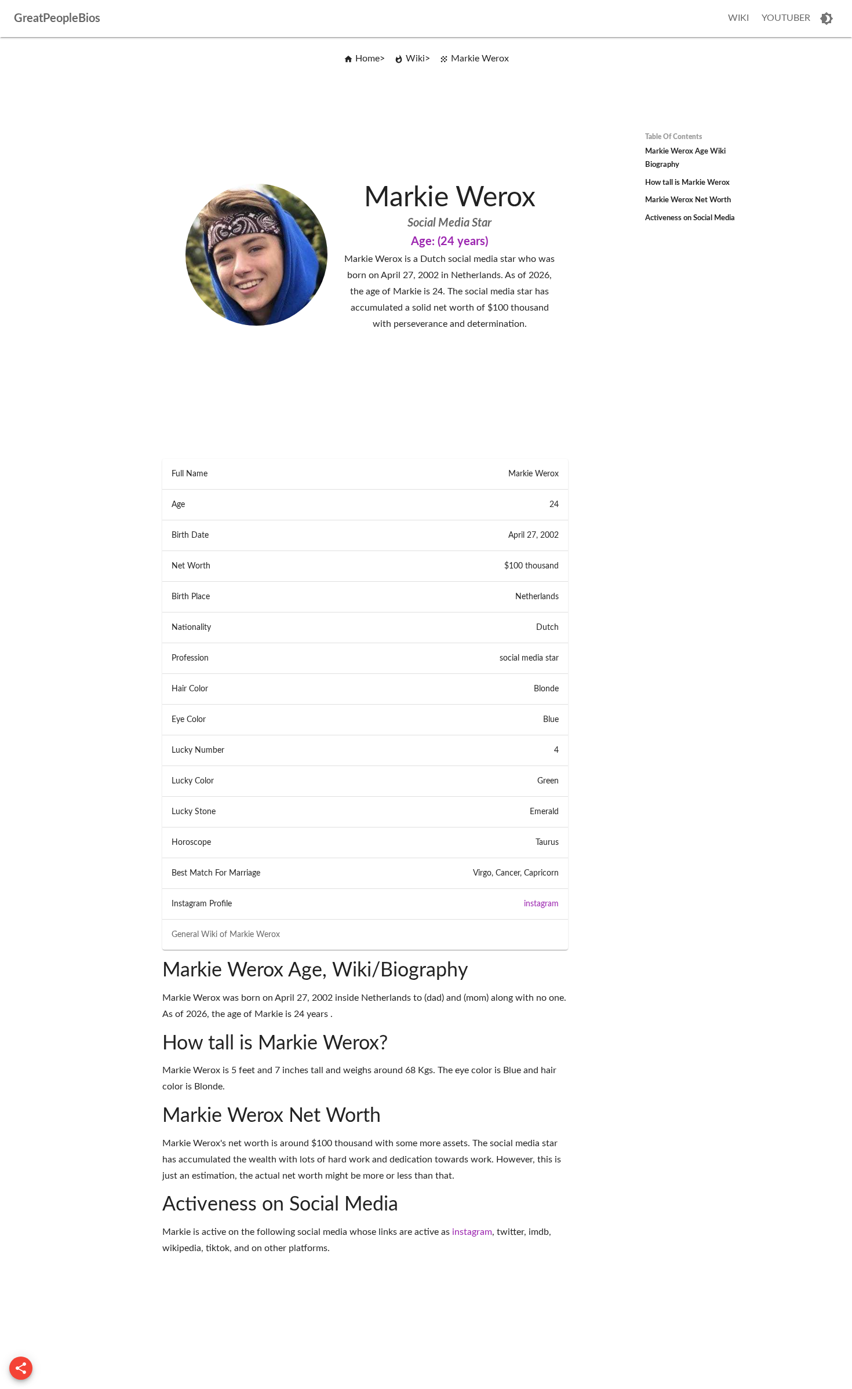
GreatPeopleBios (57, 18)
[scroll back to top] (20, 1368)
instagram (541, 904)
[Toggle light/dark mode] (826, 18)
